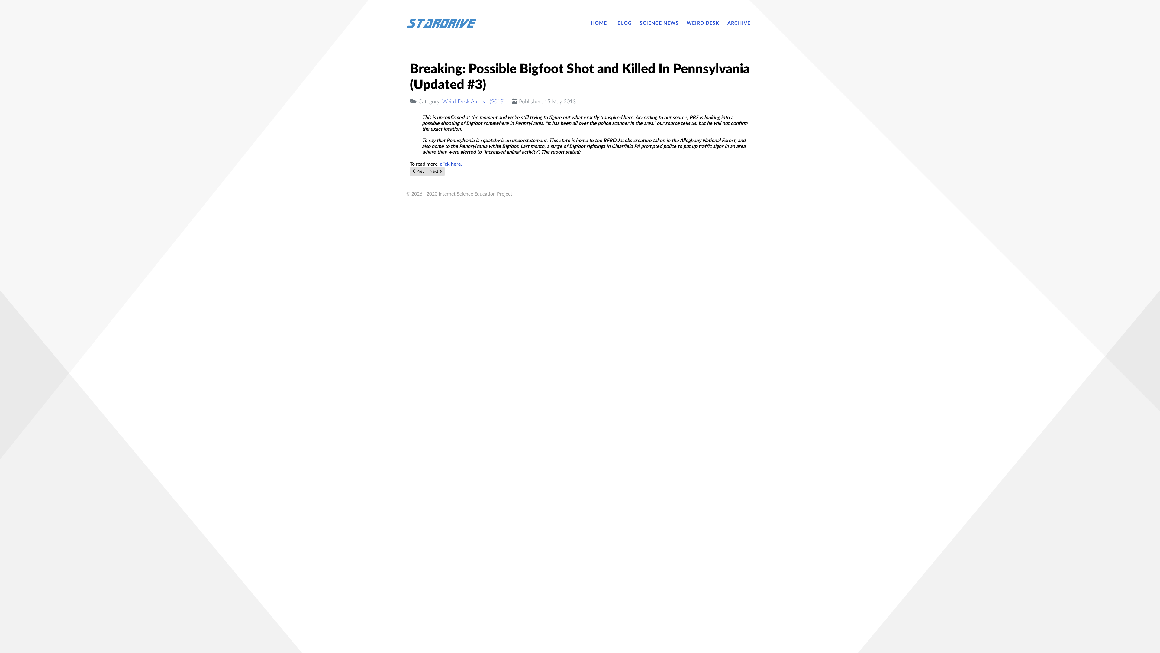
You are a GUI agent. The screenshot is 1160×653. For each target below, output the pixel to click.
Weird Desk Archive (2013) (473, 102)
